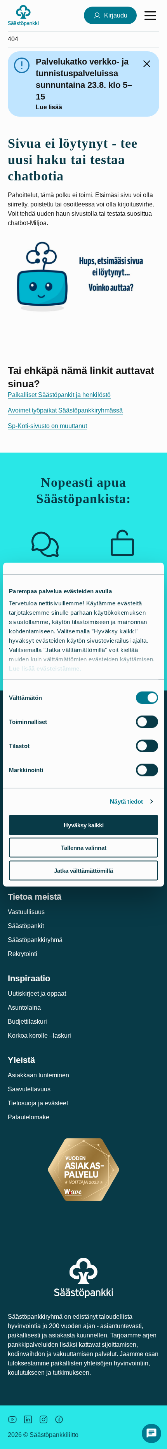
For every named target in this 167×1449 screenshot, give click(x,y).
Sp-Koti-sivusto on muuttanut (47, 426)
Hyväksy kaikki (84, 825)
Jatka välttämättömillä (83, 870)
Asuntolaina (24, 1007)
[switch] (147, 721)
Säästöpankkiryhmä (35, 940)
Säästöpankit (26, 926)
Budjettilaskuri (27, 1021)
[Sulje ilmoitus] (147, 64)
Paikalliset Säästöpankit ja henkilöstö (59, 395)
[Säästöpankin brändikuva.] (12, 1419)
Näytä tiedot (126, 801)
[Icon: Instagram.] (43, 1419)
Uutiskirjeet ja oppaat (37, 993)
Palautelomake (28, 1117)
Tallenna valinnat (83, 847)
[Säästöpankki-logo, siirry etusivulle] (23, 15)
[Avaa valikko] (150, 15)
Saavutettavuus (29, 1089)
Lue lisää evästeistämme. (45, 668)
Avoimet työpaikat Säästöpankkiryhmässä (65, 410)
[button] (151, 1433)
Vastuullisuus (26, 912)
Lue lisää (49, 107)
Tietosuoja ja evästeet (38, 1103)
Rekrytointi (22, 954)
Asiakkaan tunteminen (38, 1075)
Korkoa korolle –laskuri (39, 1035)
